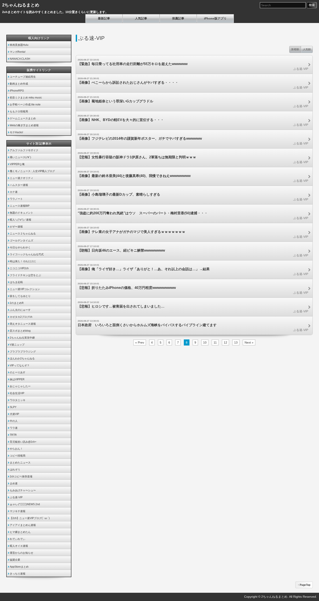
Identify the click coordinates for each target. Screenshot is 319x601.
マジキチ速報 (17, 511)
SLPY (13, 407)
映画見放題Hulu (19, 44)
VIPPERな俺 (17, 164)
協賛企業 (15, 559)
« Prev (139, 342)
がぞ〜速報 (16, 226)
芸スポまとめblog (20, 330)
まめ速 (14, 483)
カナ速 (14, 191)
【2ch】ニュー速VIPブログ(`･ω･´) (30, 518)
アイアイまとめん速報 (23, 525)
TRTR (13, 434)
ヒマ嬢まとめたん (20, 532)
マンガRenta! (17, 51)
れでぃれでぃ (17, 538)
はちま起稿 (16, 282)
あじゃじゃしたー (20, 386)
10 (205, 342)
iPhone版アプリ (215, 18)
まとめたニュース (20, 462)
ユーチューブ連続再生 (23, 76)
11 (215, 342)
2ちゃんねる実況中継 (22, 337)
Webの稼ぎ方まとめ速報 (24, 125)
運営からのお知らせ (21, 552)
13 (236, 342)
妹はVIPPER (17, 379)
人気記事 (141, 18)
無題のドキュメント (21, 212)
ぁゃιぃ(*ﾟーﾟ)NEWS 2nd (25, 504)
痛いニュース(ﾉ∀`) (20, 157)
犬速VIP (14, 414)
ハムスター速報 (19, 185)
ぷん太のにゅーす (20, 309)
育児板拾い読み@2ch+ (23, 441)
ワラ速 (14, 427)
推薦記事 (178, 18)
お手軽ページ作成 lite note (25, 104)
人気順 (307, 49)
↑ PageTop (304, 584)
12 (225, 342)
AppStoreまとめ (19, 566)
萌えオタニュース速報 (23, 323)
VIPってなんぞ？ (20, 365)
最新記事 (104, 18)
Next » (249, 342)
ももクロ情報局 (19, 111)
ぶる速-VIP (16, 497)
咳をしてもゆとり (20, 296)
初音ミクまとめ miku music (26, 97)
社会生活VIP (17, 393)
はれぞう (15, 469)
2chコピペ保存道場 (21, 476)
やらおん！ (16, 448)
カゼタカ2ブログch (21, 316)
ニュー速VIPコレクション (25, 289)
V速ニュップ (17, 344)
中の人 (14, 421)
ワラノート (16, 198)
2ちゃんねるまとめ (20, 5)
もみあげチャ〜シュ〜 (23, 490)
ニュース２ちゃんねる (23, 233)
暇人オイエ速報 (19, 545)
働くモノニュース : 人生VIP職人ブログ (32, 171)
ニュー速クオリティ (21, 178)
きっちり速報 (17, 573)
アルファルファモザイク (24, 150)
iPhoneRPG (17, 90)
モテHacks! (16, 132)
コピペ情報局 (17, 455)
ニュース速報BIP (20, 205)
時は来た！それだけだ (23, 261)
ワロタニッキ (17, 400)
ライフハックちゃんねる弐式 (27, 254)
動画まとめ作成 (19, 83)
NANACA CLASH (20, 58)
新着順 (295, 49)
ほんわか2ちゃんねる (22, 358)
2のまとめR (17, 303)
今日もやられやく (20, 247)
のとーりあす (17, 372)
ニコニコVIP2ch (19, 268)
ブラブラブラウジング (23, 351)
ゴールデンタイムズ (21, 240)
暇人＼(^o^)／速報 (20, 219)
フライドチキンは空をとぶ (25, 275)
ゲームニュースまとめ (23, 118)
